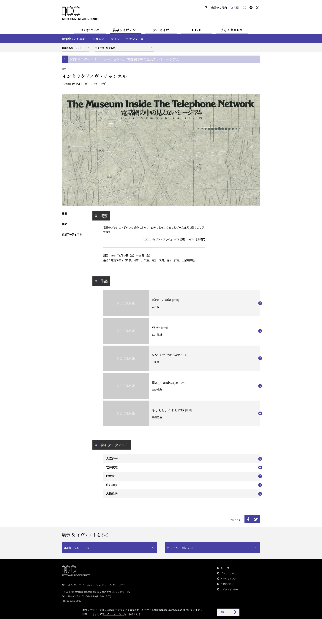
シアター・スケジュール (127, 39)
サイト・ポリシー (229, 589)
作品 (64, 224)
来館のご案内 (219, 7)
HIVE (196, 29)
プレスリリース (228, 573)
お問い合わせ (227, 584)
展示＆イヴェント (125, 29)
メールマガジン (228, 578)
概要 (64, 213)
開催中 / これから (74, 39)
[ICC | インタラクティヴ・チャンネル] (248, 519)
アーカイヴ (161, 29)
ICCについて (90, 29)
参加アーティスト (72, 234)
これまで (98, 39)
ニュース (224, 568)
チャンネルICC (231, 29)
